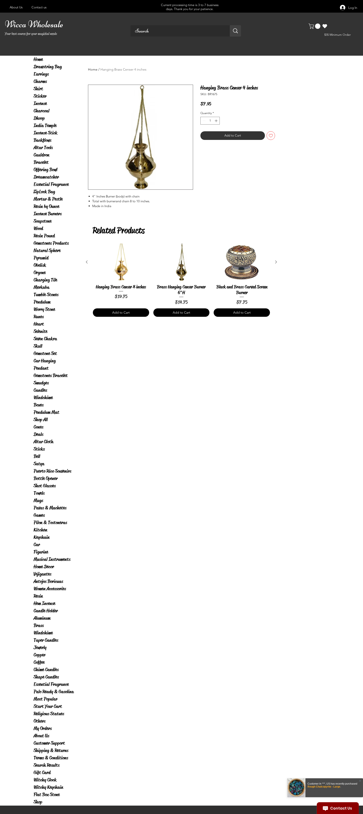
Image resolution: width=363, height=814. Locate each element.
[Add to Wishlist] (271, 135)
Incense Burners (48, 214)
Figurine (41, 552)
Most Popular (45, 699)
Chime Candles (46, 670)
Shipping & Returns (51, 750)
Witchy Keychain (48, 787)
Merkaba (41, 287)
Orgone (40, 273)
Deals (38, 434)
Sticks (39, 449)
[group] (181, 280)
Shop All (41, 420)
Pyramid (41, 258)
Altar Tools (43, 148)
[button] (315, 26)
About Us (41, 736)
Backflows (42, 140)
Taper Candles (46, 640)
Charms (40, 81)
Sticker (40, 96)
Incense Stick (45, 133)
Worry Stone (44, 309)
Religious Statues (49, 714)
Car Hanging (45, 361)
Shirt (38, 89)
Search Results (46, 765)
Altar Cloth (43, 442)
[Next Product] (276, 261)
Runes (39, 317)
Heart (39, 324)
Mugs (38, 500)
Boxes (38, 405)
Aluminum (42, 618)
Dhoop (39, 118)
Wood (38, 228)
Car (37, 545)
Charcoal (41, 111)
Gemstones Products (51, 243)
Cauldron (41, 155)
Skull (38, 346)
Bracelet (41, 162)
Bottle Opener (46, 478)
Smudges (41, 383)
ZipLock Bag (44, 192)
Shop (38, 802)
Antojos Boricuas (48, 581)
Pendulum (42, 302)
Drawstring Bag (48, 67)
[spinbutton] (210, 120)
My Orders (43, 728)
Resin (38, 596)
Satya (39, 464)
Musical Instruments (52, 559)
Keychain (42, 537)
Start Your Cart (48, 706)
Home (38, 59)
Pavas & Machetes (50, 508)
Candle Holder (46, 611)
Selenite (40, 331)
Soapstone (42, 221)
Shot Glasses (45, 486)
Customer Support (49, 743)
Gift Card (42, 772)
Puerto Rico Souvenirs (52, 471)
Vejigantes (42, 574)
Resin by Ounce (46, 206)
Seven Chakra (45, 339)
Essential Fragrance (51, 184)
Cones (38, 427)
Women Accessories (50, 589)
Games (39, 515)
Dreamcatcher (46, 177)
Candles (40, 390)
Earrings (41, 74)
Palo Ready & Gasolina (54, 692)
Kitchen (40, 530)
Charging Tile (45, 280)
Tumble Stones (46, 295)
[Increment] (216, 120)
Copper (39, 655)
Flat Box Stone (47, 795)
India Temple (45, 125)
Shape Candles (46, 677)
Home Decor (44, 567)
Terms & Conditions (51, 758)
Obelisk (40, 265)
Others (39, 721)
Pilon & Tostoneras (50, 522)
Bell (37, 456)
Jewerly (40, 647)
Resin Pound (44, 236)
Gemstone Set (45, 353)
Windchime (43, 398)
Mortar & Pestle (48, 199)
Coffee (39, 662)
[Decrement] (203, 120)
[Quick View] (121, 262)
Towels (39, 493)
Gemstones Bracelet (51, 375)
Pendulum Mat (46, 412)
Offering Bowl (45, 170)
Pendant (41, 368)
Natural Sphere (47, 250)
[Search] (235, 31)
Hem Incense (44, 603)
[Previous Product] (86, 261)
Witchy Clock (45, 780)
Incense (40, 103)
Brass (39, 625)
